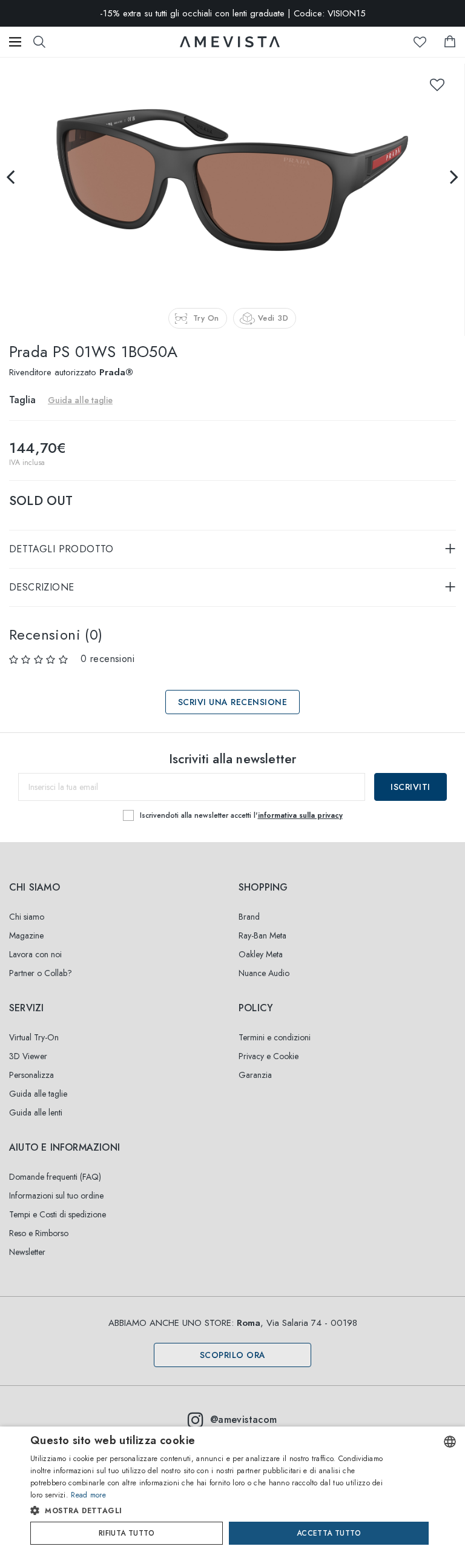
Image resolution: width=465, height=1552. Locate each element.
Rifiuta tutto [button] (126, 1533)
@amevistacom (243, 1420)
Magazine (26, 935)
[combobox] (450, 1442)
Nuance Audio (264, 973)
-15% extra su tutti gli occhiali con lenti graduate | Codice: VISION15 (233, 13)
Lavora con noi (35, 954)
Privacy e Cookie (268, 1056)
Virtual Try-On (34, 1037)
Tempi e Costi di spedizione (57, 1214)
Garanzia (255, 1075)
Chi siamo (26, 917)
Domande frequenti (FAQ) (55, 1177)
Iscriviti (410, 787)
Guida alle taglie (38, 1094)
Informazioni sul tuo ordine (56, 1195)
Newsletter (27, 1252)
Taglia (22, 400)
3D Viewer (28, 1056)
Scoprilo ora (233, 1355)
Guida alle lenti (35, 1112)
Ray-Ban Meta (262, 935)
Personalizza (31, 1075)
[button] (209, 1511)
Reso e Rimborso (38, 1233)
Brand (249, 917)
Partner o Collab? (40, 973)
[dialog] (232, 1489)
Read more (88, 1495)
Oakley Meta (261, 954)
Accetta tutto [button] (329, 1533)
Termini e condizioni (275, 1037)
